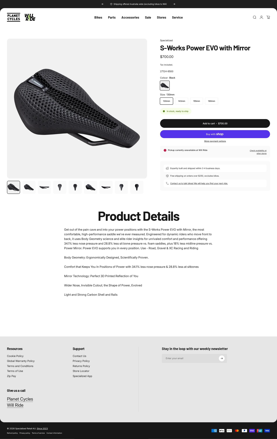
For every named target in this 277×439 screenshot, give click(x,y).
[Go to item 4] (59, 187)
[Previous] (102, 4)
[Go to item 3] (44, 187)
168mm (211, 101)
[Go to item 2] (28, 187)
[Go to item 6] (90, 187)
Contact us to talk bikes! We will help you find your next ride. (199, 183)
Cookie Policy (15, 356)
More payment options (215, 141)
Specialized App (82, 376)
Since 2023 (42, 428)
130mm (166, 101)
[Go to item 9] (136, 187)
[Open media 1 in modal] (77, 108)
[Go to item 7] (106, 187)
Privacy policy (24, 433)
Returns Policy (81, 366)
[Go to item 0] (13, 187)
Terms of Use (15, 370)
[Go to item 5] (75, 187)
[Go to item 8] (121, 187)
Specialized (166, 40)
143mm (181, 101)
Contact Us (79, 356)
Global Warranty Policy (21, 360)
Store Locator (81, 370)
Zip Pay (11, 376)
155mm (196, 101)
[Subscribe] (222, 358)
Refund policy (12, 433)
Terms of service (38, 433)
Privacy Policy (81, 360)
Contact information (54, 433)
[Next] (174, 4)
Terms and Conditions (20, 366)
